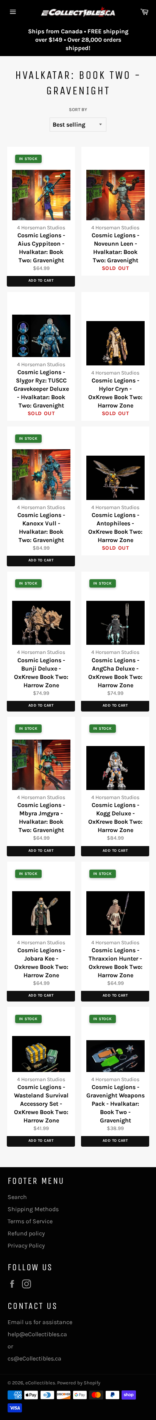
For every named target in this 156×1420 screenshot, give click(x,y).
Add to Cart (41, 280)
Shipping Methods (33, 1209)
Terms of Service (30, 1221)
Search (17, 1197)
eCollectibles (40, 1383)
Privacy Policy (26, 1245)
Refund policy (26, 1233)
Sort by (78, 109)
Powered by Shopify (78, 1383)
